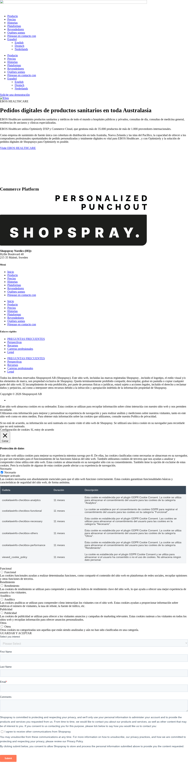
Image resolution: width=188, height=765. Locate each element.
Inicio (10, 271)
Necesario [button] (6, 468)
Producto (12, 16)
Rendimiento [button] (7, 582)
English (19, 42)
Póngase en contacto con (21, 35)
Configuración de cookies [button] (15, 429)
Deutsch (19, 45)
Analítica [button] (5, 595)
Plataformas (14, 26)
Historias (12, 22)
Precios (11, 19)
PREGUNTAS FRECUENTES (26, 338)
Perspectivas (14, 342)
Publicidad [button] (6, 609)
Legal (10, 352)
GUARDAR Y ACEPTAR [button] (16, 633)
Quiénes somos (16, 32)
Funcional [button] (6, 568)
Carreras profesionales (20, 348)
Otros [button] (3, 622)
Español (12, 39)
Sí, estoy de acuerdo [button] (42, 429)
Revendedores (15, 29)
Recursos (12, 345)
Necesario (10, 472)
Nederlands (21, 49)
